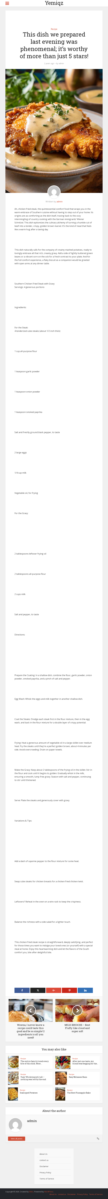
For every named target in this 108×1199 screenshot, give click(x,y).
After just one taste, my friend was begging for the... (85, 1062)
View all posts (16, 1138)
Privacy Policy (45, 1172)
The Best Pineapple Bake (79, 1093)
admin (61, 63)
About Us (43, 1154)
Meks (31, 1191)
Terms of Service (47, 1178)
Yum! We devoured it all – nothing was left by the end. (33, 1078)
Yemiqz (54, 3)
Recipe (54, 29)
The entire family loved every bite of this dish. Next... (35, 1062)
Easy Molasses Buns (78, 1077)
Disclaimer (44, 1166)
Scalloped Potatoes (29, 1093)
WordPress (48, 1191)
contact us (44, 1160)
